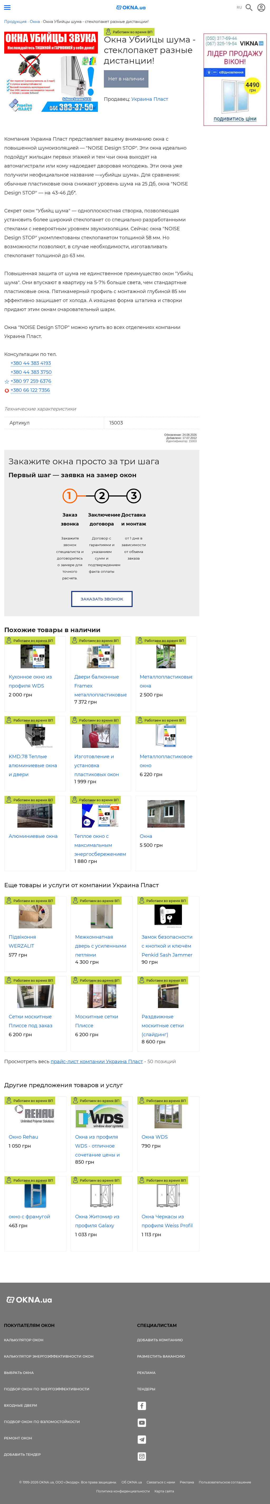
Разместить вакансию (161, 1356)
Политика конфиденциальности (123, 1491)
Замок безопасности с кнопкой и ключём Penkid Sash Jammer (167, 946)
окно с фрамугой (29, 1217)
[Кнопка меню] (7, 7)
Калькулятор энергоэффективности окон (49, 1356)
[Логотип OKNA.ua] (131, 8)
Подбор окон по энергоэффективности (46, 1389)
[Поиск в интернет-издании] (249, 7)
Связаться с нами (161, 1482)
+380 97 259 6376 (31, 381)
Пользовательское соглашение (225, 1482)
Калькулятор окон (24, 1340)
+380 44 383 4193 (31, 363)
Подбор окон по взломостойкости (42, 1422)
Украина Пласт (149, 99)
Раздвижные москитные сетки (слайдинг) (163, 1026)
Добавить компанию (160, 1340)
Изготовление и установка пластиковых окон (96, 765)
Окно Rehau (23, 1137)
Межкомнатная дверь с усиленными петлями (100, 946)
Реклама (146, 1373)
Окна (146, 836)
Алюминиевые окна (33, 836)
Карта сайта (164, 1491)
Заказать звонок (102, 598)
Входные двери (20, 1405)
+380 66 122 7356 (30, 390)
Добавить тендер (22, 1454)
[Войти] (261, 7)
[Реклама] (235, 80)
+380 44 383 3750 (31, 372)
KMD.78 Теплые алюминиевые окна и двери (33, 765)
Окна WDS (155, 1137)
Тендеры (146, 1389)
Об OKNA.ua (132, 1482)
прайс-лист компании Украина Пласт (97, 1061)
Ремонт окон (18, 1438)
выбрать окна (19, 1373)
